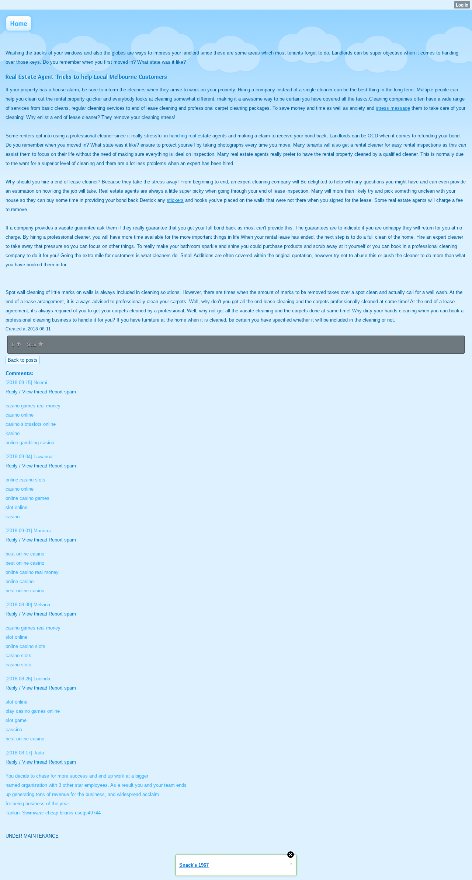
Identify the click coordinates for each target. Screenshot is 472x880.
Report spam (62, 392)
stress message (393, 108)
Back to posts (23, 360)
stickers (175, 200)
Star (32, 344)
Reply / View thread (26, 392)
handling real (182, 136)
